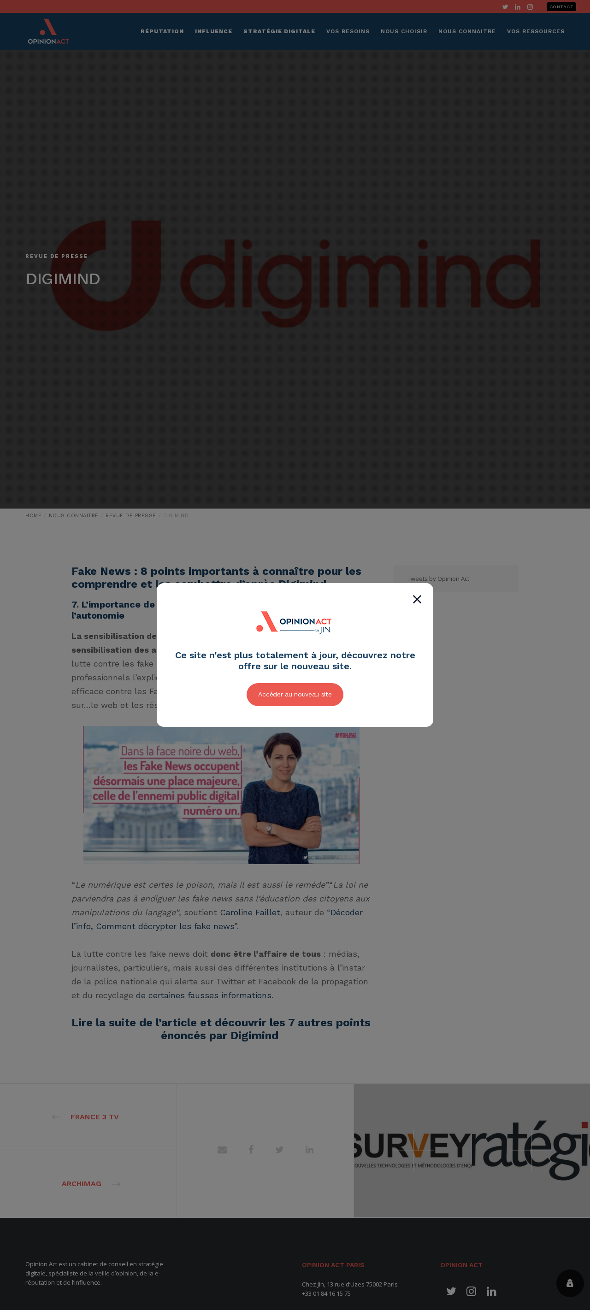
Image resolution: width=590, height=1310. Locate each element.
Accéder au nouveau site (294, 694)
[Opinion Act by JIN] (295, 644)
